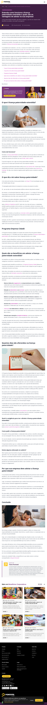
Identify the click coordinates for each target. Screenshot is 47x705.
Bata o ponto (4, 664)
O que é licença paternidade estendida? (13, 68)
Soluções (3, 649)
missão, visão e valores (27, 158)
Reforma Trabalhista (10, 204)
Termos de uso (20, 664)
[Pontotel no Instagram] (8, 685)
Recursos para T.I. (5, 657)
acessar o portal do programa (12, 427)
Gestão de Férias (5, 659)
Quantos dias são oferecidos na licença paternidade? (17, 78)
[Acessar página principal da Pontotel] (8, 695)
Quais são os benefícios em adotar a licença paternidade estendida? (20, 75)
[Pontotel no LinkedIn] (4, 685)
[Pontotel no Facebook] (11, 685)
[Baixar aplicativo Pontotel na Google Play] (5, 688)
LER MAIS (4, 611)
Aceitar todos (39, 700)
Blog (18, 649)
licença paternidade (12, 154)
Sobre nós (34, 649)
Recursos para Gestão (6, 653)
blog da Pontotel (15, 558)
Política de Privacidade (21, 666)
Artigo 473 (28, 181)
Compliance (34, 653)
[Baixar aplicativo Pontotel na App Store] (13, 688)
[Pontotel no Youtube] (6, 685)
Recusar (31, 700)
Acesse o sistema (5, 666)
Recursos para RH (5, 655)
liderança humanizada (12, 44)
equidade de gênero (25, 51)
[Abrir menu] (44, 2)
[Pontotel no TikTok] (2, 685)
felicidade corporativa (16, 273)
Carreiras (33, 651)
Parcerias (33, 655)
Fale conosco (6, 676)
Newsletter (19, 653)
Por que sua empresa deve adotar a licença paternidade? (18, 80)
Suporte (3, 668)
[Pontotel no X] (13, 685)
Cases (33, 657)
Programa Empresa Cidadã (10, 73)
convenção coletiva (25, 213)
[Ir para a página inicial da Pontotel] (5, 2)
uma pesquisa (23, 410)
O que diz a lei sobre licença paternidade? (14, 70)
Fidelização (6, 308)
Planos (3, 651)
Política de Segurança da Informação (21, 669)
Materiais (19, 651)
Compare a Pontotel (20, 655)
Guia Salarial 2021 (30, 166)
